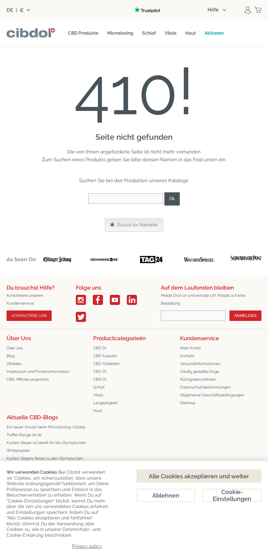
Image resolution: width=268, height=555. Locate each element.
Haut (97, 410)
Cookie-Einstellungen (232, 495)
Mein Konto (190, 348)
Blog (11, 356)
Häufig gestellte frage (199, 371)
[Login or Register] (247, 9)
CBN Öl (99, 379)
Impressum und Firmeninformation (38, 371)
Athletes (14, 363)
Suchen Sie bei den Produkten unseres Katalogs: (134, 180)
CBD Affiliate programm (28, 379)
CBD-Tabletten (106, 363)
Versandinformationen (200, 363)
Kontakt (187, 356)
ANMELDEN (245, 315)
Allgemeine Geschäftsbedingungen (212, 395)
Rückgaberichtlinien (198, 379)
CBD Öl (99, 348)
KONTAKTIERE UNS (29, 315)
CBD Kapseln (105, 356)
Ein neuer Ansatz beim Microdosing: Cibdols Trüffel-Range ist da (46, 431)
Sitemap (187, 403)
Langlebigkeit (105, 403)
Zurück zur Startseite (137, 224)
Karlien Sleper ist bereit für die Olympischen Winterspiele (46, 446)
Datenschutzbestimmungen (205, 387)
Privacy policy (87, 546)
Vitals (98, 395)
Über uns (15, 348)
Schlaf (99, 387)
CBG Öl (99, 371)
